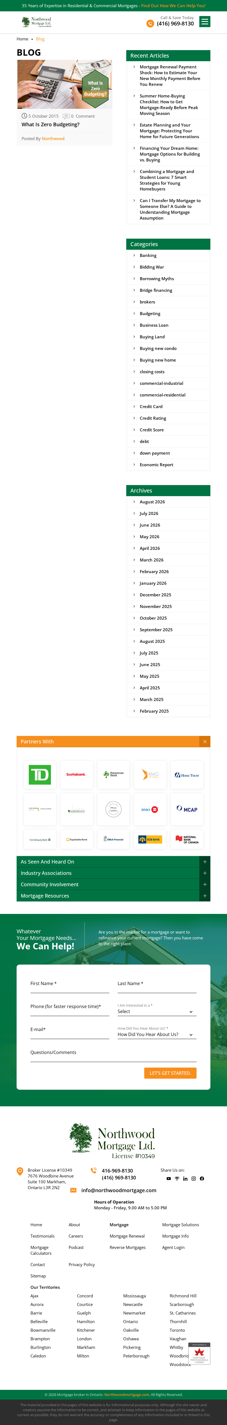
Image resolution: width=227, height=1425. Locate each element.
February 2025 (154, 711)
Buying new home (158, 360)
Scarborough (182, 1304)
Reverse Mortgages (128, 1247)
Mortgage (119, 1224)
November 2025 (156, 606)
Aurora (36, 1304)
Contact (37, 1264)
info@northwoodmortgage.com (118, 1190)
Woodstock (180, 1364)
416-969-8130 (117, 1170)
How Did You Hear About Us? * (143, 1028)
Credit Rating (153, 418)
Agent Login (173, 1247)
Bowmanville (42, 1330)
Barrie (36, 1313)
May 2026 (149, 536)
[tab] (113, 741)
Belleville (39, 1321)
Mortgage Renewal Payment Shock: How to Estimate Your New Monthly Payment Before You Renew (170, 75)
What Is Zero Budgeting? (50, 124)
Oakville (131, 1330)
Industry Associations (46, 873)
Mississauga (134, 1295)
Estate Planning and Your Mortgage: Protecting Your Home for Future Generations (169, 130)
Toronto (177, 1330)
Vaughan (178, 1338)
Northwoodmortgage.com (126, 1394)
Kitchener (86, 1330)
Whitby (176, 1347)
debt (144, 441)
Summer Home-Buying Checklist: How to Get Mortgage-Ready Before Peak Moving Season (169, 104)
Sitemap (38, 1276)
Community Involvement (50, 884)
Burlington (40, 1347)
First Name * (43, 983)
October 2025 (153, 618)
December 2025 (155, 594)
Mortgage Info (175, 1236)
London (84, 1338)
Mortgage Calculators (40, 1250)
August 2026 (152, 501)
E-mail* (38, 1029)
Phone (65, 1006)
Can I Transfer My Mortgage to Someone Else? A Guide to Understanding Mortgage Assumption (170, 209)
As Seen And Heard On (47, 861)
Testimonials (42, 1236)
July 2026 (149, 513)
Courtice (85, 1304)
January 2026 (153, 583)
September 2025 (156, 629)
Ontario (130, 1321)
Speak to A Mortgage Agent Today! (180, 5)
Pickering (132, 1347)
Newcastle (133, 1304)
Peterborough (136, 1356)
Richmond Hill (183, 1295)
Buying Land (152, 336)
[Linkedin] (185, 1179)
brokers (147, 302)
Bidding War (152, 267)
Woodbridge (181, 1356)
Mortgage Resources (45, 895)
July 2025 (149, 653)
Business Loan (154, 325)
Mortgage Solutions (180, 1224)
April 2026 (150, 548)
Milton (83, 1356)
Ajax (34, 1295)
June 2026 (150, 525)
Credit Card (151, 406)
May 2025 (149, 676)
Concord (85, 1295)
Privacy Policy (82, 1264)
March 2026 (152, 560)
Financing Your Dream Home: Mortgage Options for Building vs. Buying (170, 154)
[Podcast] (177, 1179)
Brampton (40, 1338)
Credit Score (152, 429)
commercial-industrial (161, 383)
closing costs (152, 371)
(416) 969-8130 (119, 1177)
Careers (76, 1236)
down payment (155, 453)
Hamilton (86, 1321)
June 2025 (150, 664)
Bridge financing (156, 290)
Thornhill (178, 1321)
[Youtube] (169, 1179)
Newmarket (134, 1313)
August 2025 (152, 641)
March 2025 (152, 699)
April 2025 (150, 687)
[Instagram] (194, 1179)
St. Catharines (183, 1313)
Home (22, 39)
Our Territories (45, 1287)
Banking (148, 255)
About (74, 1224)
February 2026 (154, 571)
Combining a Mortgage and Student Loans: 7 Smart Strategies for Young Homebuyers (167, 180)
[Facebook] (202, 1179)
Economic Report (156, 464)
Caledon (38, 1356)
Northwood (53, 138)
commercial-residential (162, 395)
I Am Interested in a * (135, 1005)
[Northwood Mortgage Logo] (37, 21)
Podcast (76, 1247)
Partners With (37, 741)
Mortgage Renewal (127, 1236)
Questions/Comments (53, 1052)
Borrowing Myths (157, 278)
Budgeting (150, 313)
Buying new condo (158, 348)
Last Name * (130, 983)
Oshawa (131, 1338)
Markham (86, 1347)
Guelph (84, 1313)
